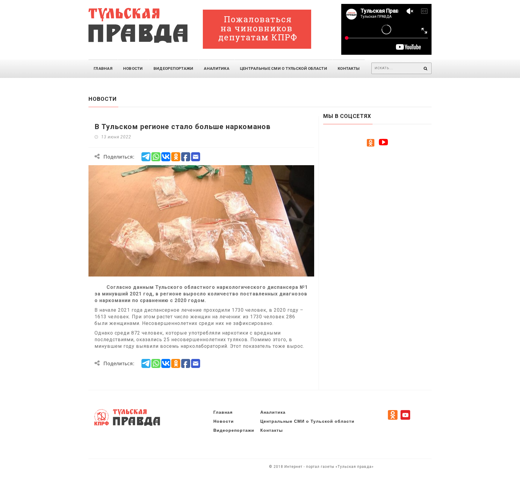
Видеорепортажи (173, 68)
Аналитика (216, 68)
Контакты (349, 68)
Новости (133, 68)
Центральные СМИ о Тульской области (307, 421)
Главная (103, 68)
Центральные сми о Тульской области (283, 68)
